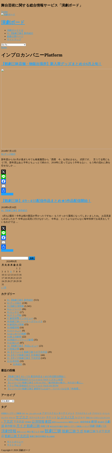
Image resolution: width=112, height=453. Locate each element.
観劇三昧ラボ (72, 431)
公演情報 (38, 421)
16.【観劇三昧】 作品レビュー (22, 346)
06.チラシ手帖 (14, 315)
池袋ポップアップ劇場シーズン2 (76, 426)
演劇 (92, 426)
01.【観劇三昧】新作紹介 (20, 33)
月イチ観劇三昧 (28, 426)
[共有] (56, 190)
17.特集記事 (13, 349)
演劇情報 (8, 431)
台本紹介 (17, 364)
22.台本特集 (13, 361)
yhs (27, 413)
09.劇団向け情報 (15, 324)
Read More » (7, 194)
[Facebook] (56, 181)
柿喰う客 (45, 426)
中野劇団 (28, 422)
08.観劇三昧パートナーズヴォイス (25, 321)
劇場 (94, 421)
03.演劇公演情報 (15, 306)
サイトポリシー (15, 441)
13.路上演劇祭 (14, 336)
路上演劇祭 (51, 436)
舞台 (29, 432)
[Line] (56, 176)
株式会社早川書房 (56, 426)
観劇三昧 (53, 431)
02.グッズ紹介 (8, 154)
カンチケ (4, 418)
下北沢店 (19, 421)
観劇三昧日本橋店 (38, 436)
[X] (56, 172)
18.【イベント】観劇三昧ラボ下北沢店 (27, 352)
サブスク (22, 417)
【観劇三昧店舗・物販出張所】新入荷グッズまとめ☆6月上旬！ (51, 64)
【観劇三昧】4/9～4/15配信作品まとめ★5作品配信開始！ (46, 201)
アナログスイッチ (83, 413)
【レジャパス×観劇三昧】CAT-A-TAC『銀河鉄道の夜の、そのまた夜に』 (45, 382)
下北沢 (8, 421)
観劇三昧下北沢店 (17, 436)
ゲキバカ (12, 417)
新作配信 (10, 426)
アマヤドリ (97, 413)
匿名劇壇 (101, 422)
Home (4, 47)
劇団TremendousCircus (60, 422)
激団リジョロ (22, 432)
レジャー (80, 417)
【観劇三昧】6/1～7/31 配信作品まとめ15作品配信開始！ (36, 376)
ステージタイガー (37, 417)
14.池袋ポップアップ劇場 (20, 340)
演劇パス (101, 426)
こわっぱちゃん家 (35, 413)
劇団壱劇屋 (85, 422)
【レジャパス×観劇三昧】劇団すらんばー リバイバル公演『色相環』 (44, 388)
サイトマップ (14, 39)
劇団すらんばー (74, 422)
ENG (23, 413)
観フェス (36, 431)
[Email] (56, 186)
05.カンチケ (13, 312)
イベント (106, 413)
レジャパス (66, 417)
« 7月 (3, 287)
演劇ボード (13, 22)
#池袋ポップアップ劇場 (11, 413)
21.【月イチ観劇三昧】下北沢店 (23, 358)
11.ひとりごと (14, 330)
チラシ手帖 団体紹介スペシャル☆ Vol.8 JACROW (32, 385)
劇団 (48, 421)
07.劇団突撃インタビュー (20, 318)
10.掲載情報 (13, 327)
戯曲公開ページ (15, 36)
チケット (51, 417)
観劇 (42, 432)
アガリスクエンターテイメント (58, 413)
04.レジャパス (14, 309)
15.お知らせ (13, 343)
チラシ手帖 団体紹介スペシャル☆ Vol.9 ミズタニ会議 (35, 379)
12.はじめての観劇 (16, 333)
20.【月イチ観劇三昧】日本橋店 (23, 355)
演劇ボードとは (15, 30)
